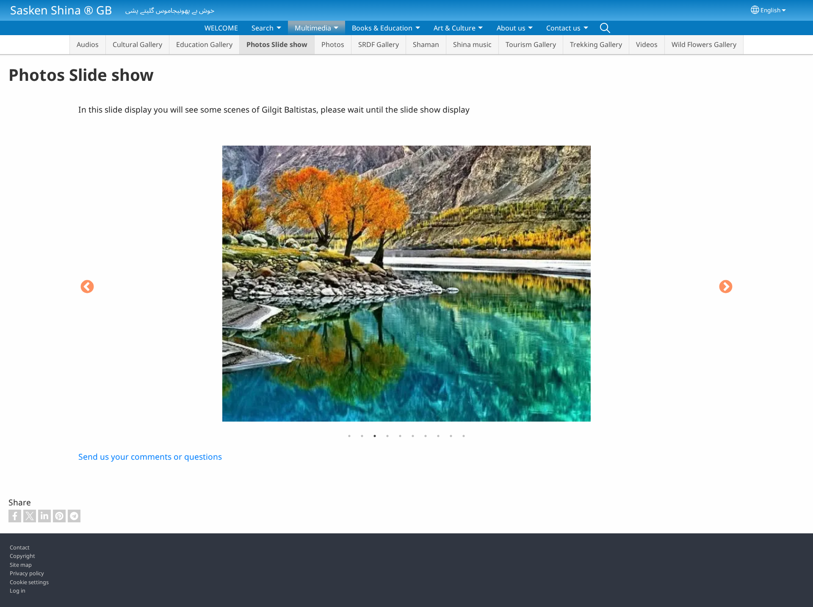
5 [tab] (400, 436)
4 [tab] (387, 436)
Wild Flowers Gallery (704, 44)
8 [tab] (438, 436)
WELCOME (221, 28)
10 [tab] (463, 436)
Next (726, 287)
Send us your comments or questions (150, 456)
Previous (87, 287)
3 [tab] (375, 436)
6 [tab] (413, 436)
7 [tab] (425, 436)
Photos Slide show (276, 44)
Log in (17, 590)
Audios (88, 44)
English (770, 10)
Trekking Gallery (596, 44)
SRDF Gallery (378, 44)
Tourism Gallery (531, 44)
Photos (332, 44)
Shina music (472, 44)
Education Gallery (204, 44)
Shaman (426, 44)
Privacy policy (27, 573)
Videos (647, 44)
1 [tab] (349, 436)
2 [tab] (362, 436)
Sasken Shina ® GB (61, 10)
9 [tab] (451, 436)
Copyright (22, 556)
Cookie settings (29, 582)
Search (605, 28)
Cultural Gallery (137, 44)
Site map (21, 564)
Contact (20, 547)
